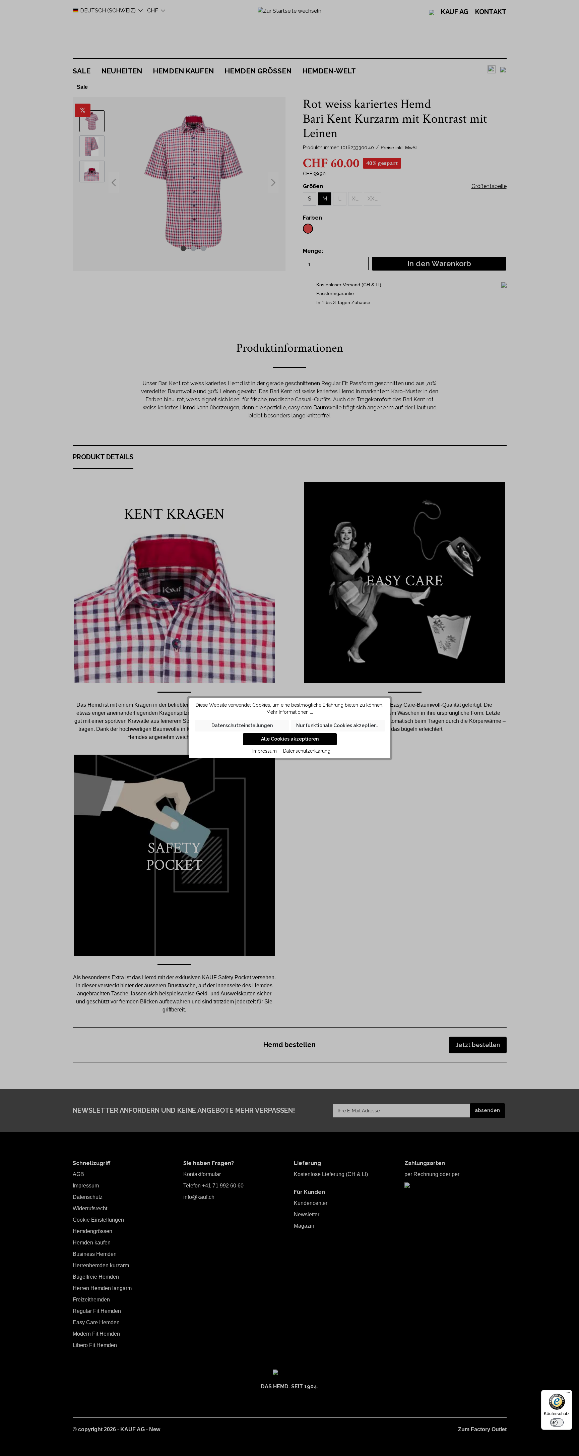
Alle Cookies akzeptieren (290, 739)
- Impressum (263, 751)
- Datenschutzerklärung (305, 751)
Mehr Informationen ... (289, 712)
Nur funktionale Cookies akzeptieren (338, 725)
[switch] (557, 1422)
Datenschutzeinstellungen (242, 725)
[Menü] (568, 1394)
